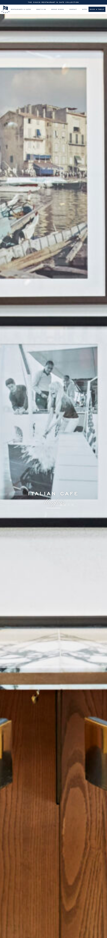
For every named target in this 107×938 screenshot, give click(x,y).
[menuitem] (21, 9)
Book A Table (97, 9)
